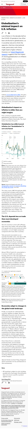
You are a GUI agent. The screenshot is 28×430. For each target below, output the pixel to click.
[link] (22, 5)
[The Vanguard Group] (10, 5)
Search (24, 4)
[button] (2, 4)
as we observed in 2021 (13, 95)
